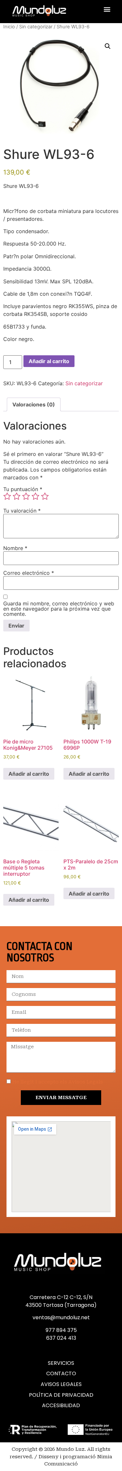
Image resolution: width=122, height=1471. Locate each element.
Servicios (61, 1363)
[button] (107, 9)
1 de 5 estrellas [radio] (7, 496)
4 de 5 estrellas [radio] (35, 496)
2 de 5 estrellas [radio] (16, 496)
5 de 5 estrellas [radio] (45, 496)
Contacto (61, 1373)
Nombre (15, 548)
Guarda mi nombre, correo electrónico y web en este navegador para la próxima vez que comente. (58, 608)
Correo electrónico (28, 572)
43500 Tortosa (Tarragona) (61, 1305)
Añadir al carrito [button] (28, 774)
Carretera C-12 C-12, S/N (61, 1297)
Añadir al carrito (49, 361)
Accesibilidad (61, 1405)
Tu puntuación (22, 489)
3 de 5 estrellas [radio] (26, 496)
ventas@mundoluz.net (61, 1317)
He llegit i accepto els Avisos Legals (57, 1082)
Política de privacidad (61, 1395)
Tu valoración (22, 510)
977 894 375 (61, 1330)
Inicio (9, 27)
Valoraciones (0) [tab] (33, 404)
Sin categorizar (35, 27)
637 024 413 (61, 1338)
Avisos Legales (61, 1384)
